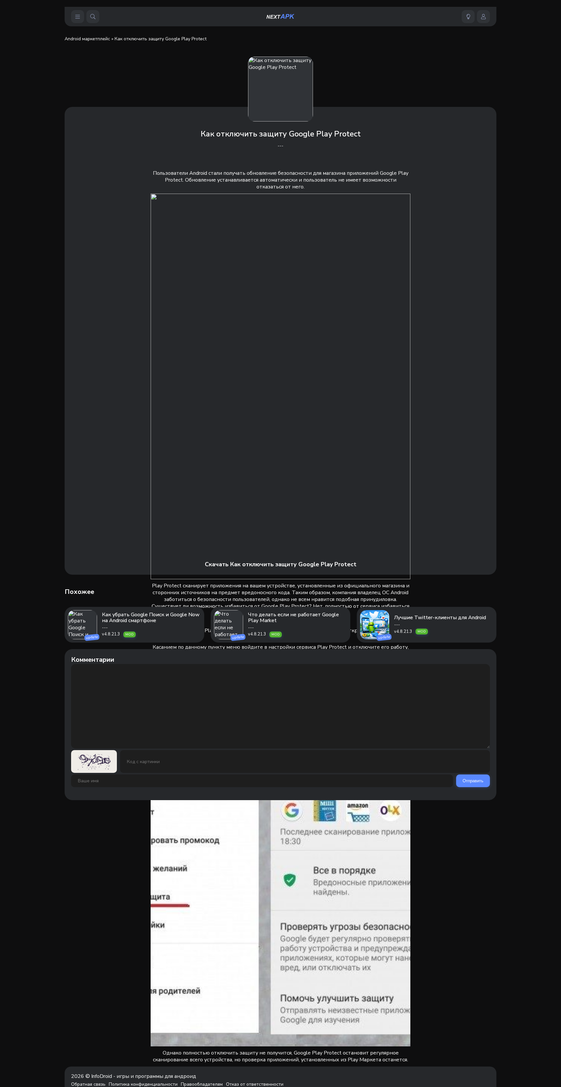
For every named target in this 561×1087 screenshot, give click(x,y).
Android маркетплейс (87, 39)
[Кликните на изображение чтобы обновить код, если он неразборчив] (94, 761)
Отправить (473, 780)
